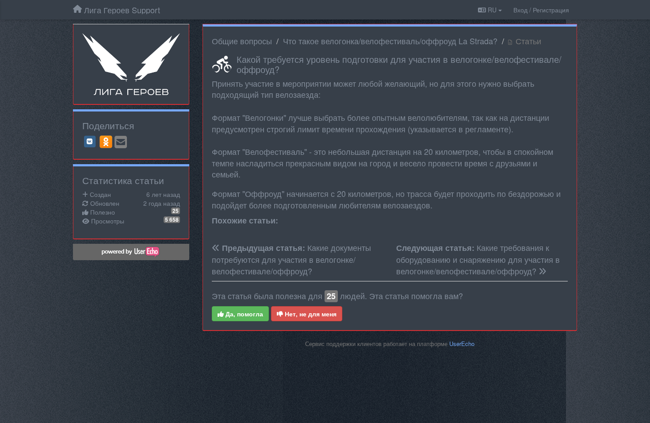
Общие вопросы (242, 40)
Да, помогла (243, 313)
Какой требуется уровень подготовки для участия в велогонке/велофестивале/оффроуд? (399, 64)
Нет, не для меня (309, 313)
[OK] (105, 141)
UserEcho (461, 343)
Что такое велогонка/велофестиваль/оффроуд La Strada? (390, 40)
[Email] (121, 142)
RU (492, 9)
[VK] (89, 141)
